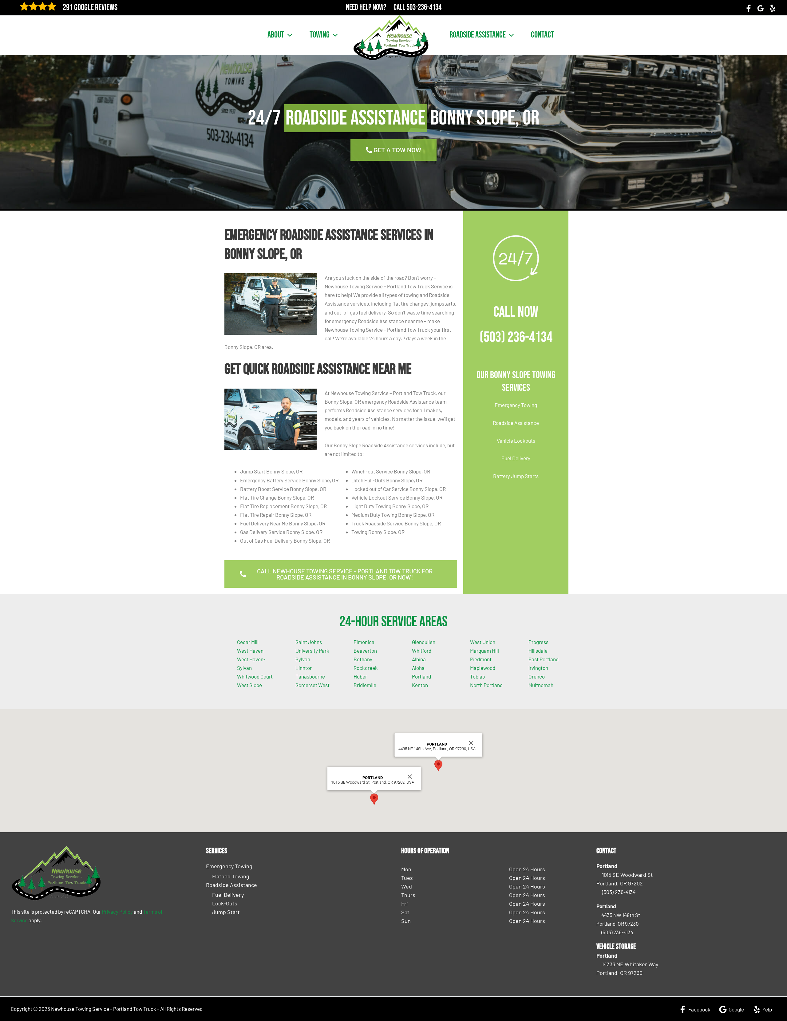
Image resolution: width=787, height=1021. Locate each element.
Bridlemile (365, 685)
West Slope (249, 685)
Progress (538, 642)
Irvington (538, 668)
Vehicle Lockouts (516, 440)
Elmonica (364, 642)
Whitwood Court (255, 676)
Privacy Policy (117, 911)
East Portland (543, 659)
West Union (482, 642)
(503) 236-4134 (516, 337)
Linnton (304, 668)
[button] (288, 35)
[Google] (760, 8)
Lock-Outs (224, 903)
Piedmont (481, 659)
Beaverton (365, 650)
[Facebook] (748, 8)
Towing (320, 35)
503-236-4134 (423, 7)
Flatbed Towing (230, 876)
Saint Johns (308, 642)
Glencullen (423, 642)
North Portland (486, 685)
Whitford (421, 650)
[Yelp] (772, 8)
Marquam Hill (484, 650)
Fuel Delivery (515, 458)
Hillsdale (538, 650)
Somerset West (312, 685)
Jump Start (226, 911)
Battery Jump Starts (516, 476)
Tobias (477, 676)
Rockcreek (366, 668)
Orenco (536, 676)
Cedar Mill (248, 642)
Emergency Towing (516, 405)
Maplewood (482, 668)
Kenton (420, 685)
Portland (421, 676)
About (275, 35)
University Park (312, 650)
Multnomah (540, 685)
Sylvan (302, 659)
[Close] (409, 776)
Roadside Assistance (477, 35)
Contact (542, 35)
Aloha (418, 668)
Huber (360, 676)
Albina (419, 659)
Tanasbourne (310, 676)
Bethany (363, 659)
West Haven (250, 650)
